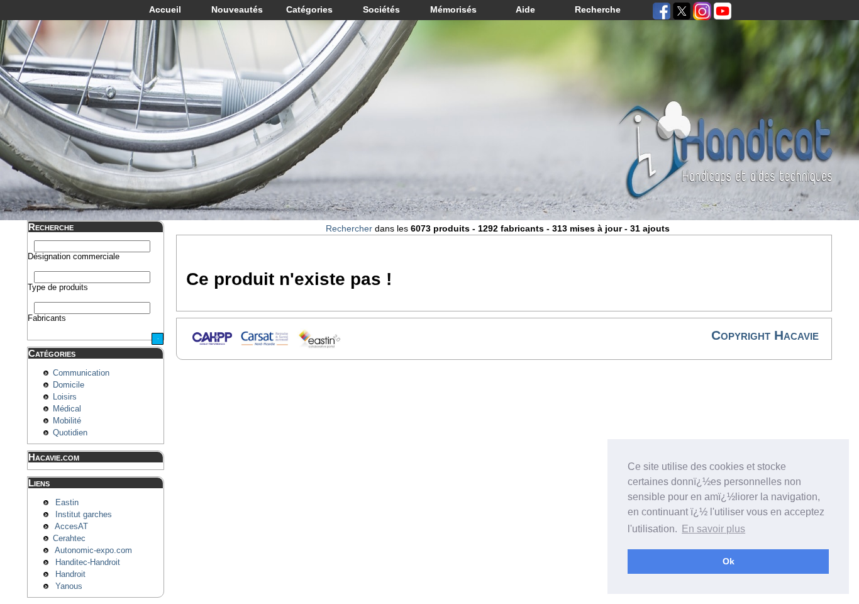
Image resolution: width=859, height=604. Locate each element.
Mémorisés (453, 9)
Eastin (67, 502)
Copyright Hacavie (765, 335)
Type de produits (58, 287)
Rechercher (349, 228)
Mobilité (67, 421)
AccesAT (71, 526)
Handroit (70, 574)
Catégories (309, 9)
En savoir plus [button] (713, 528)
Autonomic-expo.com (93, 550)
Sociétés (381, 9)
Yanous (68, 586)
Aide (525, 9)
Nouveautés (237, 9)
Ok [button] (728, 561)
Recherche (598, 9)
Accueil (165, 9)
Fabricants (47, 318)
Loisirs (65, 397)
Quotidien (70, 432)
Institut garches (83, 514)
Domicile (68, 385)
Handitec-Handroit (87, 562)
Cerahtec (69, 538)
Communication (81, 373)
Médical (67, 409)
